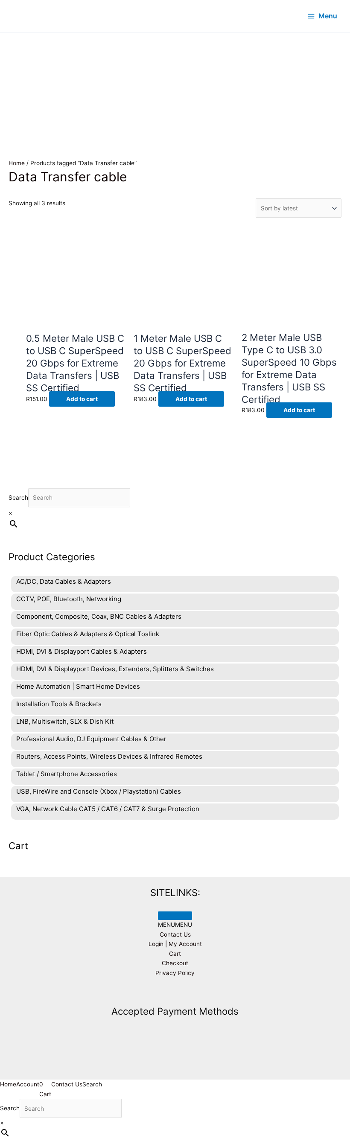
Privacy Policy (175, 972)
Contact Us (175, 934)
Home (17, 163)
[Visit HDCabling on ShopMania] (175, 992)
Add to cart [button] (82, 399)
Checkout (175, 963)
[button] (175, 924)
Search (18, 497)
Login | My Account (175, 943)
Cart (175, 953)
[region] (175, 83)
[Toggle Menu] (175, 915)
